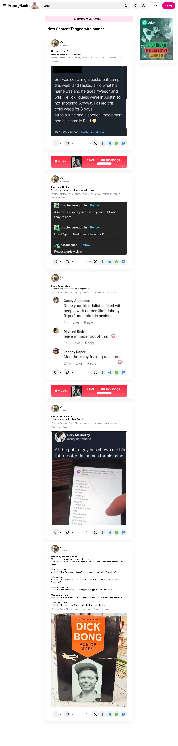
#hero (84, 609)
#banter (85, 58)
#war (90, 609)
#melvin (61, 198)
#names (120, 58)
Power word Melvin (60, 187)
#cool (65, 427)
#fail (120, 194)
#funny (78, 58)
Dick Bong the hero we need (64, 556)
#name (113, 58)
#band (106, 423)
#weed (106, 58)
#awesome (56, 427)
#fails (54, 198)
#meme (55, 58)
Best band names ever (61, 416)
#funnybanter (96, 423)
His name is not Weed (61, 51)
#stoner (55, 62)
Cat (62, 42)
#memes (64, 58)
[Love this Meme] (56, 143)
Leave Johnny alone (60, 286)
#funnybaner (95, 58)
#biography (98, 609)
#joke (71, 58)
